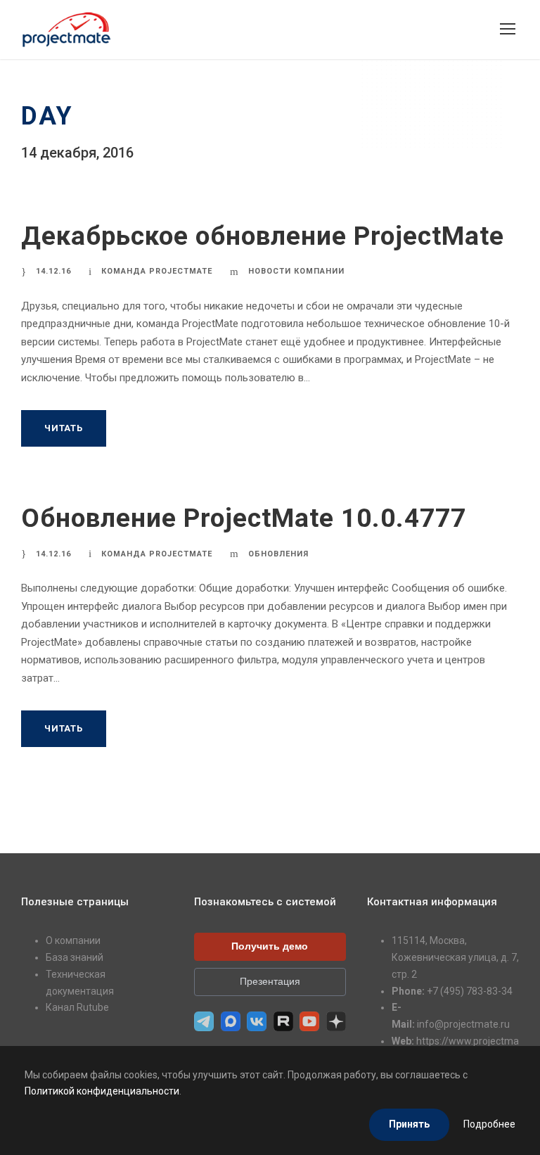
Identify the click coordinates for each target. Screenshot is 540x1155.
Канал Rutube (77, 1007)
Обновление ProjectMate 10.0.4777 (243, 518)
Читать (63, 428)
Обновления (278, 554)
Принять (409, 1124)
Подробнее (489, 1124)
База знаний (74, 957)
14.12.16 (53, 271)
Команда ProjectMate (156, 271)
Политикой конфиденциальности (102, 1091)
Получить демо (269, 946)
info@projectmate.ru (463, 1024)
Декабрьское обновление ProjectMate (262, 236)
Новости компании (296, 271)
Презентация (270, 981)
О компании (73, 940)
